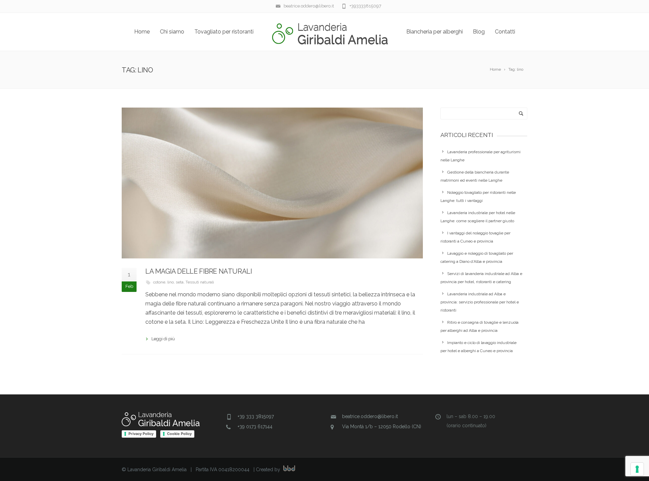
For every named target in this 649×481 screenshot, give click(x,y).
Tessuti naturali (200, 282)
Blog (479, 31)
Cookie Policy (179, 433)
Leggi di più (163, 338)
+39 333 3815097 (256, 416)
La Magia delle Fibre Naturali (198, 271)
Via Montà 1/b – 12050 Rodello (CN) (381, 426)
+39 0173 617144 (255, 426)
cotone (159, 282)
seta (180, 282)
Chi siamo (172, 31)
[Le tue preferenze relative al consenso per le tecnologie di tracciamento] (637, 469)
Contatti (505, 31)
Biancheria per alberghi (434, 31)
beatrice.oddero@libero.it (370, 416)
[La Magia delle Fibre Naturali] (272, 183)
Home (142, 31)
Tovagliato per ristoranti (224, 31)
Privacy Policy (140, 433)
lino (170, 282)
